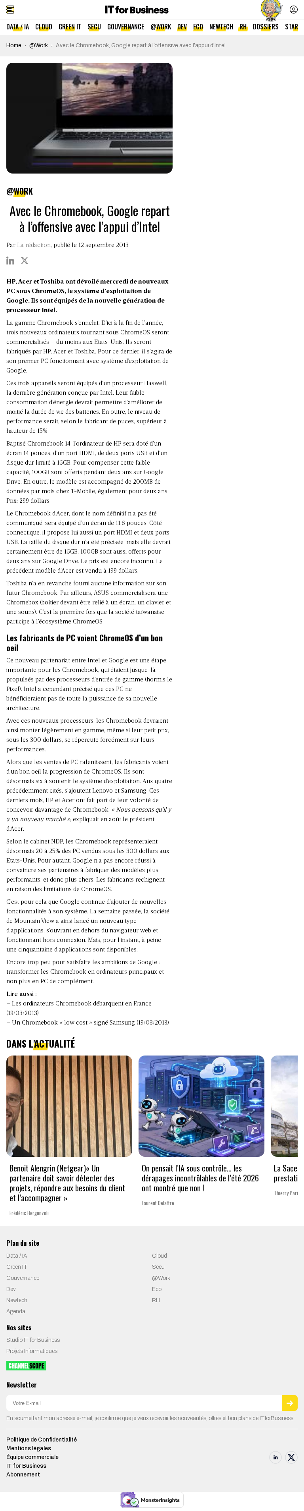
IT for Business (26, 1466)
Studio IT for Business (33, 1340)
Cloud (43, 26)
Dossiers (266, 26)
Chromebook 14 (48, 444)
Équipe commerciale (32, 1457)
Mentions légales (28, 1448)
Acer (62, 514)
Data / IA (17, 26)
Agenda (15, 1311)
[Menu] (10, 10)
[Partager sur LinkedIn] (10, 260)
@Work (160, 26)
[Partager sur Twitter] (24, 260)
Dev (182, 26)
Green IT (70, 26)
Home (13, 45)
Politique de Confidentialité (41, 1440)
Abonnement (23, 1475)
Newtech (221, 26)
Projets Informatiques (31, 1351)
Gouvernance (125, 26)
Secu (94, 26)
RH (243, 26)
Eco (198, 26)
